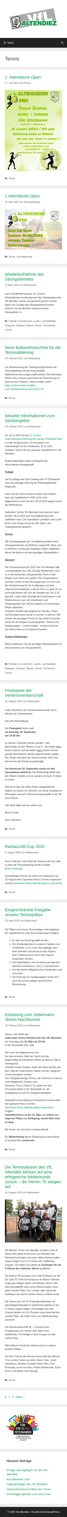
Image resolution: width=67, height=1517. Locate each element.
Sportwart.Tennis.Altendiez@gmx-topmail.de (37, 883)
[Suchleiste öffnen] (62, 43)
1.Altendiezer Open (22, 196)
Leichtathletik (49, 321)
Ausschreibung (13, 868)
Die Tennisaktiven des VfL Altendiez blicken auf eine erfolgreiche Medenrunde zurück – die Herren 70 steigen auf (33, 1177)
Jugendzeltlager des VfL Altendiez (27, 1484)
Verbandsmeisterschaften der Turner (29, 1489)
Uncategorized (24, 256)
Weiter (21, 1397)
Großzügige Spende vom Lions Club (28, 1494)
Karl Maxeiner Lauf (18, 1479)
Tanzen (30, 325)
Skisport (20, 325)
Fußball (12, 321)
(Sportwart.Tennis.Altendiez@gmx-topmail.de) (29, 1107)
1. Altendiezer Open (23, 77)
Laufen (36, 321)
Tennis (11, 178)
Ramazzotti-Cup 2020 (25, 846)
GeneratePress (51, 1511)
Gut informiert (25, 321)
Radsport (10, 325)
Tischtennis (49, 325)
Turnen (8, 329)
